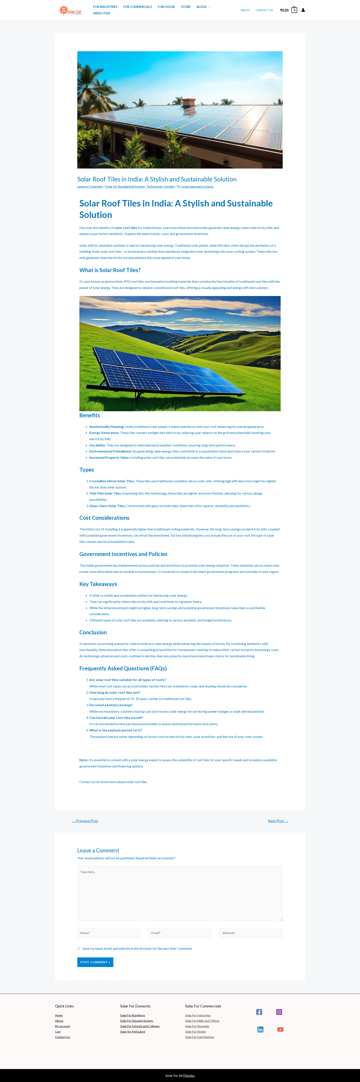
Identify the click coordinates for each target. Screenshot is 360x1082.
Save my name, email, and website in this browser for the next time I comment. (137, 948)
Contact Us (264, 10)
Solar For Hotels (195, 1031)
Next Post (278, 821)
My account (62, 1026)
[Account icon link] (303, 10)
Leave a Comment (90, 186)
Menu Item (101, 13)
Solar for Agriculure (132, 1031)
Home (59, 1015)
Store (186, 7)
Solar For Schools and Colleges (140, 1026)
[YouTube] (280, 1029)
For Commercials (137, 7)
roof (111, 251)
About (245, 10)
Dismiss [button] (189, 1075)
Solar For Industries (198, 1015)
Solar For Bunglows (132, 1015)
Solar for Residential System (125, 186)
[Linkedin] (260, 1029)
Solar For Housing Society (136, 1020)
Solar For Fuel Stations (199, 1037)
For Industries (105, 7)
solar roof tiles (136, 782)
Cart (58, 1031)
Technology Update (160, 186)
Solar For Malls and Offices (202, 1020)
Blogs (201, 7)
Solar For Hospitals (197, 1026)
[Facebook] (259, 1012)
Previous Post (85, 821)
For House (166, 7)
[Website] (251, 933)
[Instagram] (279, 1012)
